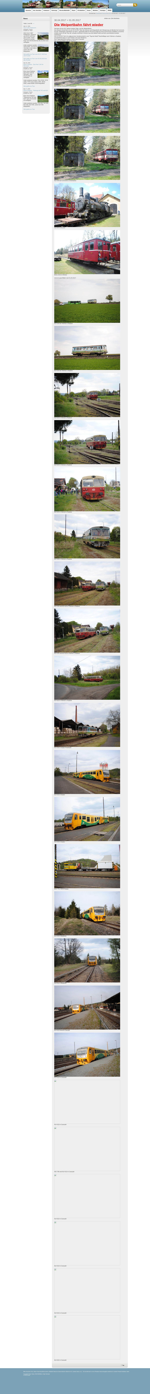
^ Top (122, 1365)
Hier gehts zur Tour (29, 86)
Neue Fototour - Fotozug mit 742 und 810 (35, 90)
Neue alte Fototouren (29, 28)
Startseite (98, 13)
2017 (109, 13)
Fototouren (105, 13)
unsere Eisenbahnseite (69, 4)
